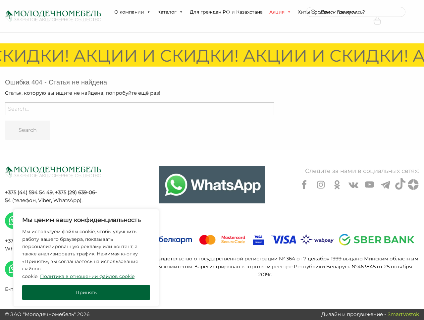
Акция (277, 12)
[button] (148, 12)
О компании (129, 12)
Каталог (167, 12)
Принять (86, 292)
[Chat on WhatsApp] (212, 184)
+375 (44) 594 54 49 (29, 192)
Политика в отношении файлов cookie (87, 276)
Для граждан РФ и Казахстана (226, 12)
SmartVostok (403, 314)
